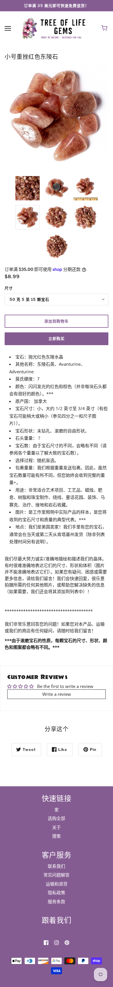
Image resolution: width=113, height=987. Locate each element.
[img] (46, 942)
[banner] (55, 28)
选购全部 (56, 818)
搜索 (56, 836)
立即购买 (56, 338)
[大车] (105, 28)
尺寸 (9, 288)
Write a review (56, 694)
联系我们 (56, 866)
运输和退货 (57, 884)
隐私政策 (56, 892)
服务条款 (56, 901)
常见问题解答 (56, 875)
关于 (56, 827)
